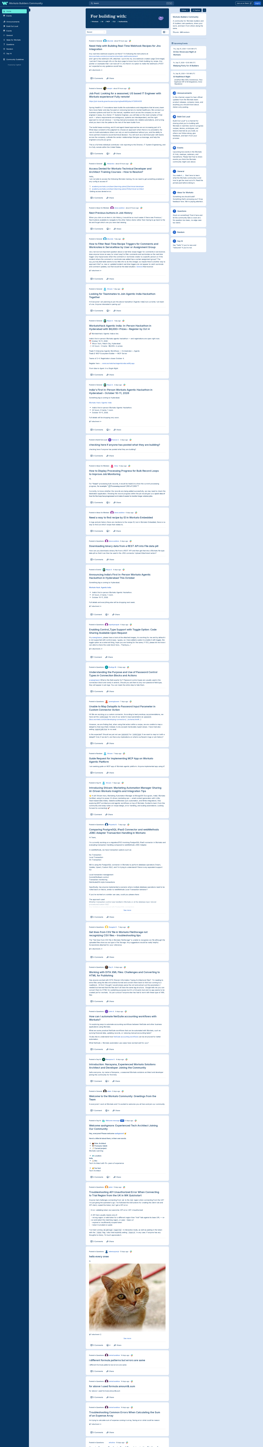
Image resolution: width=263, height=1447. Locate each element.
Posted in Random (95, 753)
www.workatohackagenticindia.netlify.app (118, 363)
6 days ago (130, 512)
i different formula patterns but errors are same (117, 1360)
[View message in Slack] (130, 40)
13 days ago (124, 1251)
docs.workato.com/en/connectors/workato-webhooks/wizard (113, 56)
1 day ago (117, 239)
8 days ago (118, 967)
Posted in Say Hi (95, 783)
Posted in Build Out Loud (98, 440)
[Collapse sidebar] (28, 10)
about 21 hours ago (132, 208)
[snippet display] (165, 32)
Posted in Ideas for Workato (99, 208)
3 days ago (124, 440)
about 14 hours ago (122, 164)
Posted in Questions (96, 541)
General (139, 267)
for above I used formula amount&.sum (112, 1386)
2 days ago (118, 385)
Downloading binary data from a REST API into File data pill (123, 546)
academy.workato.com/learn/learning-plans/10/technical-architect (118, 189)
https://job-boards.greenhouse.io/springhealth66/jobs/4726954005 (115, 101)
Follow (184, 10)
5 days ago (123, 466)
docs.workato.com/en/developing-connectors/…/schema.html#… (115, 719)
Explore (197, 10)
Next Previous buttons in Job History (110, 212)
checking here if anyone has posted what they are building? (124, 444)
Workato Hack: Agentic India (100, 403)
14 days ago (125, 1355)
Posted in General (95, 41)
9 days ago (116, 1091)
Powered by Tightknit (14, 65)
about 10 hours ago (120, 41)
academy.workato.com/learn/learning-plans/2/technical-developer (118, 186)
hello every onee (99, 1256)
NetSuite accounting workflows (126, 1037)
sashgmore (119, 1133)
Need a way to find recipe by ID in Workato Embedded (121, 517)
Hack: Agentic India (103, 587)
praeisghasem (96, 637)
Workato (92, 587)
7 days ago (124, 701)
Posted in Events (95, 569)
